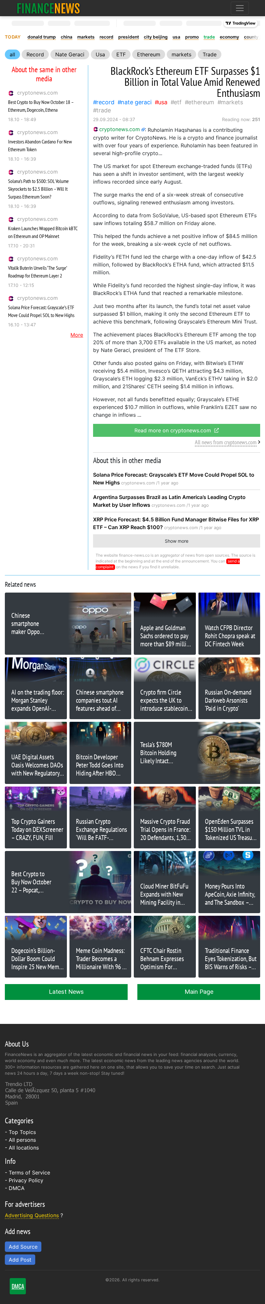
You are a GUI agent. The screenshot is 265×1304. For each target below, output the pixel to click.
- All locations (22, 1147)
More (76, 335)
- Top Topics (20, 1132)
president (128, 37)
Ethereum (148, 54)
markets (86, 37)
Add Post (20, 1259)
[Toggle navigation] (240, 8)
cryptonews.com (37, 92)
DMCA (17, 1188)
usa (176, 37)
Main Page (199, 991)
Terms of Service (29, 1172)
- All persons (20, 1140)
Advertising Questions (32, 1215)
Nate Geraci (69, 54)
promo (192, 37)
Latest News (66, 991)
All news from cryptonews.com (226, 442)
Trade (210, 54)
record (106, 37)
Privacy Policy (26, 1180)
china (66, 37)
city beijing (156, 37)
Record (35, 54)
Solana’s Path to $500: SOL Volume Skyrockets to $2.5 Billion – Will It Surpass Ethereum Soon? (38, 189)
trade (209, 37)
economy (229, 37)
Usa (100, 54)
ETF (121, 54)
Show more (176, 541)
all (12, 54)
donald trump (41, 37)
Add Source (23, 1246)
